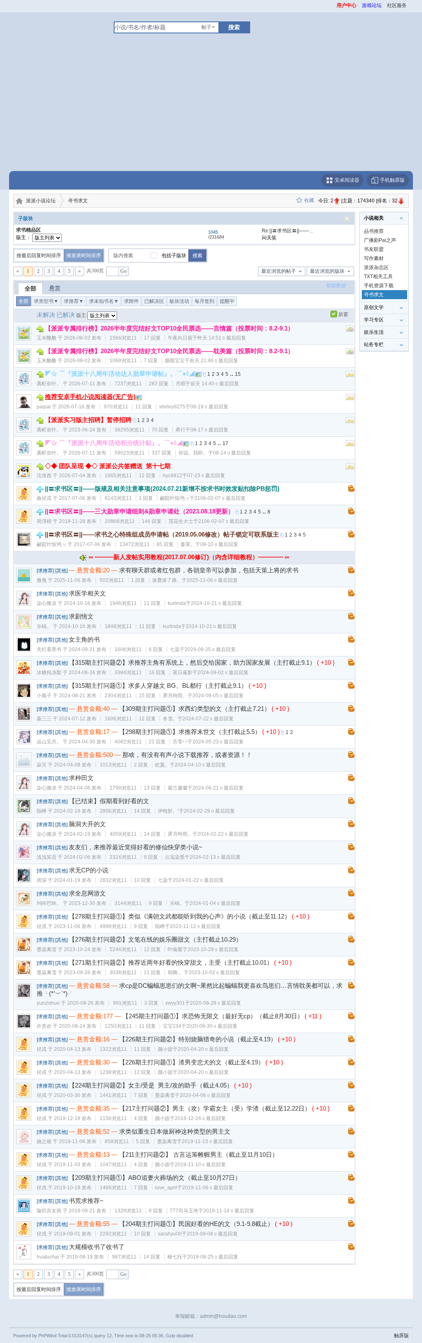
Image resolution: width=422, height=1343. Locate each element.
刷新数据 (336, 285)
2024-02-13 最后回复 (215, 857)
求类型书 (46, 301)
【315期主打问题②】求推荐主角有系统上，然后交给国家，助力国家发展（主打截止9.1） (192, 662)
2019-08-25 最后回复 (212, 1257)
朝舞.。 (176, 972)
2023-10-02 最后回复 (214, 972)
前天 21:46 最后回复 (214, 360)
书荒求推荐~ (86, 1200)
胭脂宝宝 (175, 360)
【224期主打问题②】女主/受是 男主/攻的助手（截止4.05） (151, 1085)
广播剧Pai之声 (380, 240)
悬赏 (55, 288)
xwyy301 (175, 1003)
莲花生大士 (181, 521)
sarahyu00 (170, 1234)
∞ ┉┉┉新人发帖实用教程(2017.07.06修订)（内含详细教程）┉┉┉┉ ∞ (189, 556)
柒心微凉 (46, 603)
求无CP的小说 (88, 870)
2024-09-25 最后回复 (210, 649)
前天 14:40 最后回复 (214, 384)
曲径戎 (44, 498)
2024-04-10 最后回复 (200, 765)
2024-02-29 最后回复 (209, 811)
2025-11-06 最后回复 (212, 580)
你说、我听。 (193, 453)
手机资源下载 (379, 285)
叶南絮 (175, 949)
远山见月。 (49, 742)
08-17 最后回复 (209, 430)
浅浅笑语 (46, 857)
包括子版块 (174, 255)
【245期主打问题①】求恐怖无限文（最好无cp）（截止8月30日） (212, 1016)
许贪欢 (44, 1026)
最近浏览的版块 (327, 271)
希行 (180, 430)
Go (123, 271)
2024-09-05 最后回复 (218, 695)
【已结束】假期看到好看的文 (109, 800)
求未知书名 (104, 301)
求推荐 (74, 301)
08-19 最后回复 (209, 407)
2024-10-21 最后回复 (216, 603)
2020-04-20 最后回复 (203, 1049)
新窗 (343, 314)
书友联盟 (374, 249)
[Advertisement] (211, 109)
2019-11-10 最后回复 (200, 1164)
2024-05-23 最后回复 (218, 742)
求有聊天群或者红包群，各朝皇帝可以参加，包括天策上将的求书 (208, 570)
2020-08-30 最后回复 (211, 1026)
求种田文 (81, 777)
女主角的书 (84, 639)
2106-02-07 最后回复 (220, 498)
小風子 (44, 695)
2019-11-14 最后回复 (228, 1211)
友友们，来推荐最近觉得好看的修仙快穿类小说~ (135, 847)
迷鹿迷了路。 (167, 580)
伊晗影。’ (168, 811)
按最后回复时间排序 (38, 255)
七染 (175, 649)
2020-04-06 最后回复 (205, 1095)
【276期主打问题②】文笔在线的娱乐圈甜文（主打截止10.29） (155, 939)
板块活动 (179, 301)
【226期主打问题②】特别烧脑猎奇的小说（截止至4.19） (198, 1039)
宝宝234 (172, 1026)
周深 (42, 880)
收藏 (309, 200)
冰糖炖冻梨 (49, 672)
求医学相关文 (87, 593)
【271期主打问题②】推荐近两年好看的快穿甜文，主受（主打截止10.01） (171, 962)
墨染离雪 (46, 949)
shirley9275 (172, 407)
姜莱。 (188, 544)
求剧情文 (81, 616)
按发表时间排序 (83, 255)
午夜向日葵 (180, 338)
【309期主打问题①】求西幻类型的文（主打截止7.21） (194, 708)
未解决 (46, 314)
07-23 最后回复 (206, 475)
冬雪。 (170, 719)
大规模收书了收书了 (96, 1246)
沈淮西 (44, 475)
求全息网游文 (87, 893)
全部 (30, 288)
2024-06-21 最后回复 (218, 788)
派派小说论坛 (41, 201)
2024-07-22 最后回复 (208, 719)
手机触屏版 (392, 180)
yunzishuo (48, 1003)
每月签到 (204, 301)
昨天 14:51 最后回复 (221, 338)
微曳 (42, 580)
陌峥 (42, 811)
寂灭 (42, 765)
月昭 (180, 384)
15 (238, 374)
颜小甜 (165, 1049)
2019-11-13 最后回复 (207, 1141)
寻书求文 (78, 201)
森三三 (44, 719)
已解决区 (154, 301)
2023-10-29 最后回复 (213, 949)
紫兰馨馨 (178, 788)
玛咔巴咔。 (49, 903)
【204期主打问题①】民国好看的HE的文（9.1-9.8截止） (196, 1223)
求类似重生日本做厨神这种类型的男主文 (174, 1131)
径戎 (42, 926)
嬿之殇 (44, 1141)
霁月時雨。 (175, 695)
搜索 (234, 27)
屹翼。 (162, 765)
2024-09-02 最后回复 (223, 672)
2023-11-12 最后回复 (195, 926)
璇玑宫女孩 (49, 1211)
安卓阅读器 (346, 180)
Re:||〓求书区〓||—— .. (287, 231)
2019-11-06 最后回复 (207, 1188)
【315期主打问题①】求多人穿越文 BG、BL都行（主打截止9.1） (158, 685)
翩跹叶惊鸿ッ (175, 498)
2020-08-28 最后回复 (215, 1003)
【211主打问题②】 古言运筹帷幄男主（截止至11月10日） (198, 1154)
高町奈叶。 (49, 384)
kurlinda (177, 603)
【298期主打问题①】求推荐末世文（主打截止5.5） (190, 731)
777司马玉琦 (184, 1211)
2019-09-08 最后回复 (212, 1234)
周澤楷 (44, 521)
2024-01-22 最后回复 (198, 880)
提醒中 (227, 301)
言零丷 (180, 742)
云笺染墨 (175, 857)
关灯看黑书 (49, 649)
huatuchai (48, 1257)
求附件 (131, 301)
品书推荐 (374, 231)
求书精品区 (28, 230)
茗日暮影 (182, 672)
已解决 (65, 314)
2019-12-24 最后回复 (200, 1118)
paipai (44, 407)
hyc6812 (172, 475)
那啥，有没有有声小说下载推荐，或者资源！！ (187, 754)
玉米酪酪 (46, 338)
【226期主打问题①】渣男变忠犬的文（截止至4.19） (191, 1062)
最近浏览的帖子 (278, 271)
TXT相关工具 (378, 276)
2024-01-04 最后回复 (215, 903)
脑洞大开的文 (87, 823)
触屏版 (401, 1335)
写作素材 (374, 258)
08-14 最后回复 (232, 453)
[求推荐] (45, 571)
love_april (166, 1188)
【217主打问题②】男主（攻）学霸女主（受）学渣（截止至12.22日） (215, 1108)
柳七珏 (174, 1257)
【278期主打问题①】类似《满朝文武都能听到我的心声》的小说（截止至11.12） (180, 916)
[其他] (61, 571)
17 (225, 443)
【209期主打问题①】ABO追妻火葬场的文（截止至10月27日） (155, 1177)
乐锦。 (44, 626)
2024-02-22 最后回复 (223, 834)
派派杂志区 (376, 267)
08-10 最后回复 (219, 544)
